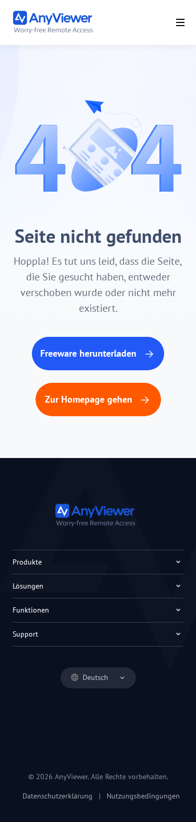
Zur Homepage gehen (90, 399)
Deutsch (95, 677)
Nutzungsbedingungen (143, 796)
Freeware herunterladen (89, 353)
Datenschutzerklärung (57, 796)
